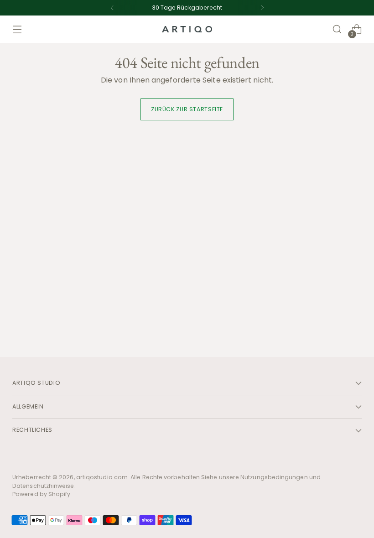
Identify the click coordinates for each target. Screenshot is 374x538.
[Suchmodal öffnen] (337, 29)
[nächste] (262, 8)
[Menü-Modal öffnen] (17, 29)
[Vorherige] (112, 8)
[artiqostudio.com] (187, 29)
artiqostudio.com (102, 477)
